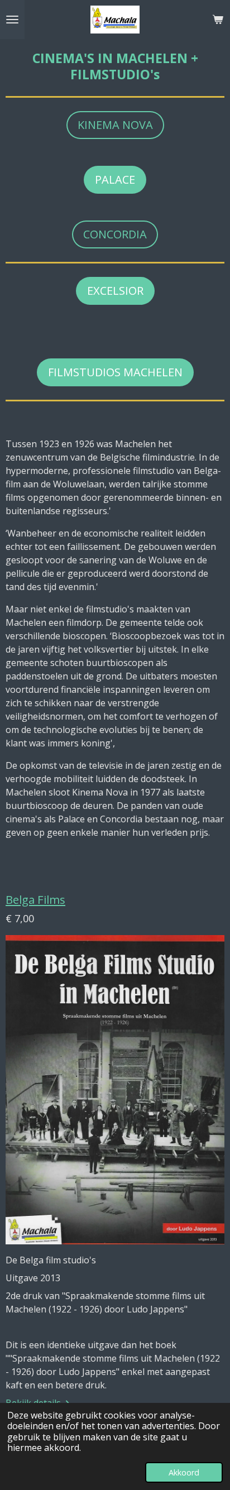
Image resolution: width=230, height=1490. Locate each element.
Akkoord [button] (184, 1472)
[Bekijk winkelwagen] (217, 19)
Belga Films (35, 899)
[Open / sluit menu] (12, 19)
